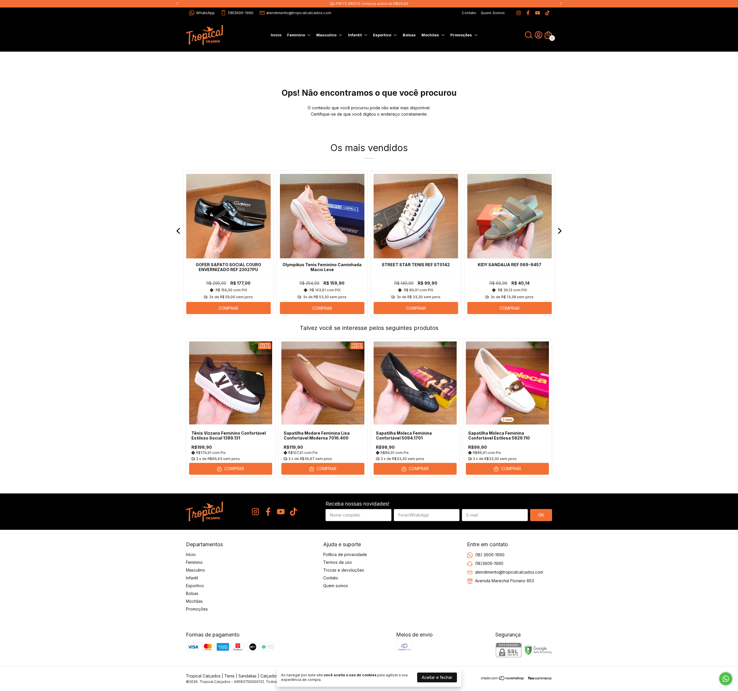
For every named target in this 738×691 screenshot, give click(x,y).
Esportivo (382, 35)
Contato (469, 12)
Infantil (355, 35)
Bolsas (409, 35)
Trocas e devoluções (343, 570)
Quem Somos (493, 12)
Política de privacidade (345, 554)
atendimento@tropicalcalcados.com (298, 12)
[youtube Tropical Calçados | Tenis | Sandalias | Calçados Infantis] (537, 13)
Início (276, 35)
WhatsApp (205, 12)
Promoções (461, 35)
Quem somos (335, 585)
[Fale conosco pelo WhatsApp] (725, 678)
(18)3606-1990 (240, 12)
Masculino (326, 35)
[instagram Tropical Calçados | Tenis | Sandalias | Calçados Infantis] (518, 13)
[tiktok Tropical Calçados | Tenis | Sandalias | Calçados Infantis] (547, 13)
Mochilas (430, 35)
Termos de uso (337, 562)
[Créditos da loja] (538, 678)
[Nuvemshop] (503, 679)
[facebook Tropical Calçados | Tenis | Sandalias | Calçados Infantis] (528, 13)
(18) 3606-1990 (489, 554)
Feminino (296, 35)
